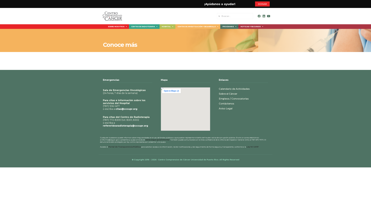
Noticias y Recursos (251, 27)
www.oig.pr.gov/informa (157, 140)
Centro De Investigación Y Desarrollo (197, 27)
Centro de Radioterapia (143, 27)
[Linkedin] (263, 16)
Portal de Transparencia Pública (124, 147)
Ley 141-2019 (252, 147)
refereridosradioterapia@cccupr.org (125, 125)
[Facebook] (259, 16)
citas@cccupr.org (126, 109)
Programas (228, 27)
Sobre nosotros (116, 27)
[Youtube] (268, 16)
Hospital (166, 27)
